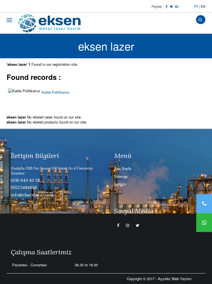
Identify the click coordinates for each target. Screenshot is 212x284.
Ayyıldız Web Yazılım (175, 278)
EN (203, 6)
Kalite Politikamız (56, 92)
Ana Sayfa (122, 168)
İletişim (120, 184)
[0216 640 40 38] (204, 203)
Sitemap (121, 176)
